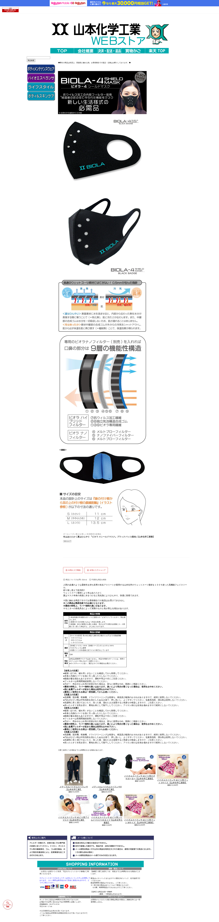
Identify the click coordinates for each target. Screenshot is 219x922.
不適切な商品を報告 (99, 580)
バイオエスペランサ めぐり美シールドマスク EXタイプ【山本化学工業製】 (107, 820)
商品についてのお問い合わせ (76, 580)
